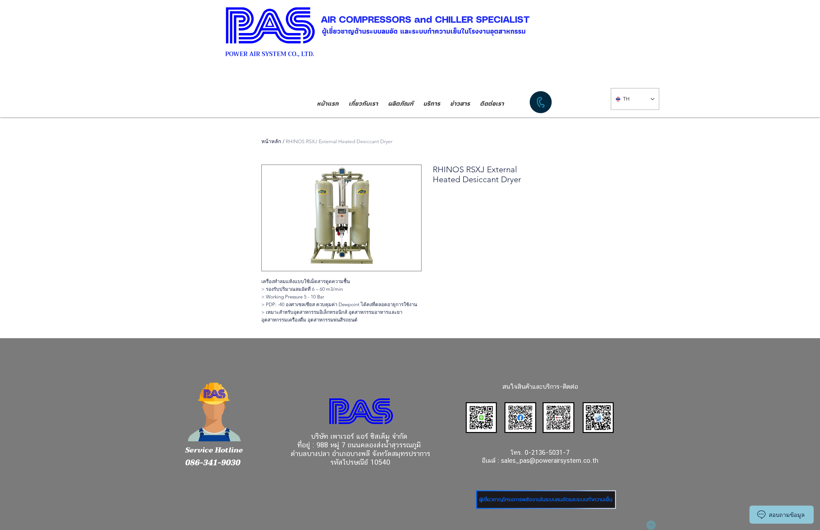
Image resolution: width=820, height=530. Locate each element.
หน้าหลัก (271, 141)
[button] (400, 103)
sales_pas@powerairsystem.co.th (549, 460)
